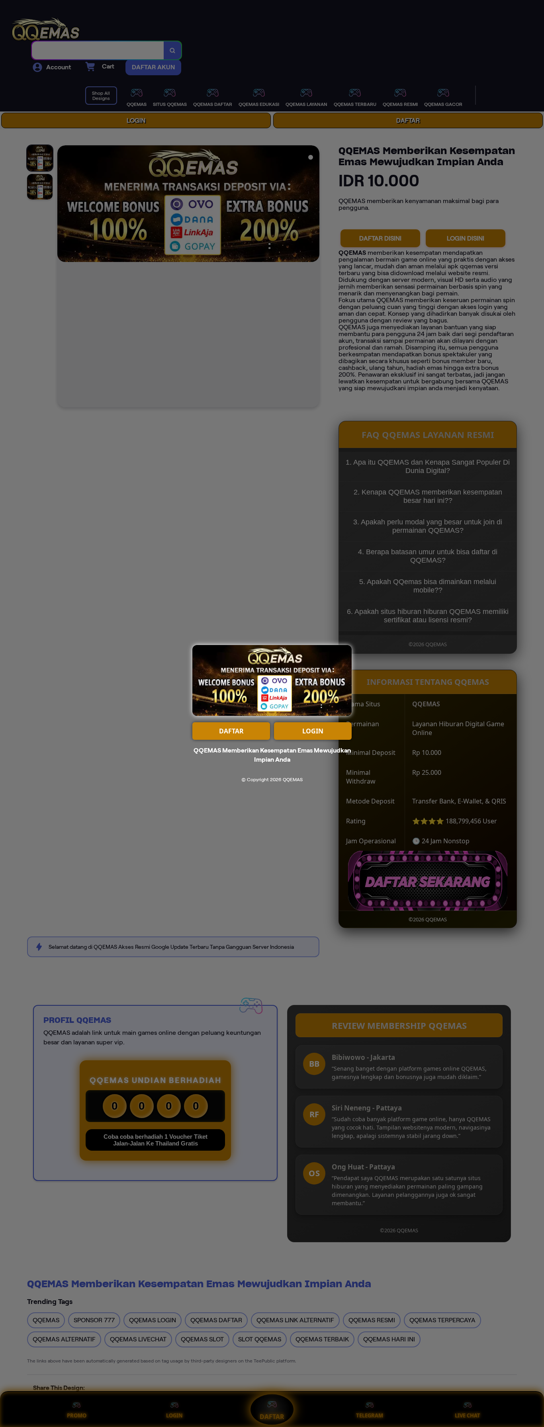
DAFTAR (231, 731)
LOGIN (312, 731)
